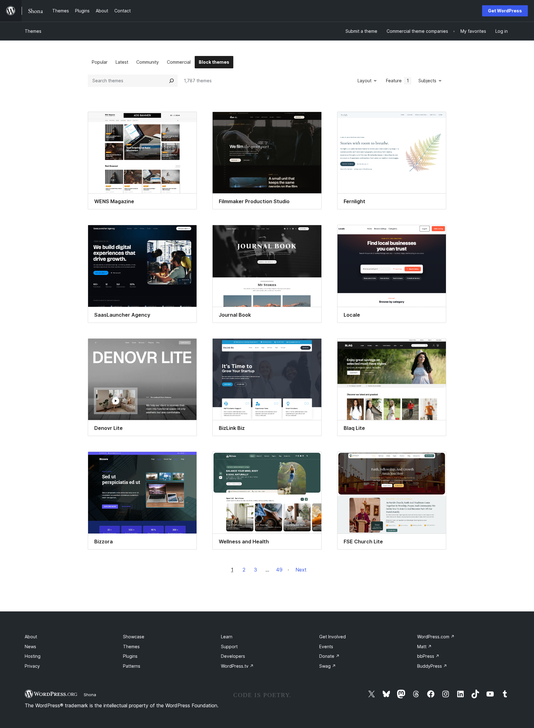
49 (279, 570)
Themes (33, 31)
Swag (327, 666)
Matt (424, 646)
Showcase (133, 636)
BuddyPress (432, 666)
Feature (397, 80)
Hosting (32, 656)
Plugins (130, 656)
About (31, 636)
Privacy (32, 666)
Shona (90, 694)
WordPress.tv (237, 666)
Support (229, 646)
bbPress (428, 656)
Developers (233, 656)
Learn (226, 636)
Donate (329, 656)
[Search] (171, 81)
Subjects (427, 80)
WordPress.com (436, 636)
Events (326, 646)
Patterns (131, 666)
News (30, 646)
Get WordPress (505, 10)
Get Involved (332, 636)
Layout (364, 80)
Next (301, 570)
